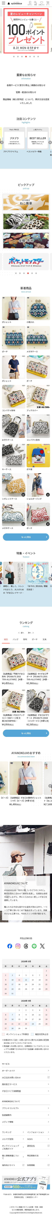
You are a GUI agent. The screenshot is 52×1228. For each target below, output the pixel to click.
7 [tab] (38, 56)
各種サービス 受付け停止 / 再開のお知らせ (26, 85)
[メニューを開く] (3, 3)
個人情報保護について (10, 1157)
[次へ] (31, 632)
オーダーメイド (8, 1070)
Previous (2, 142)
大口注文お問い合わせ (11, 1077)
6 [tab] (34, 56)
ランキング (6, 1132)
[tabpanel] (26, 687)
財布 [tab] (25, 639)
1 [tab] (13, 56)
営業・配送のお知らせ (26, 92)
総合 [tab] (6, 639)
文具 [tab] (44, 639)
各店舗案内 (6, 1115)
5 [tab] (30, 56)
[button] (35, 3)
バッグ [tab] (15, 639)
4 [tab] (26, 56)
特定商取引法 (32, 1155)
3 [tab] (22, 56)
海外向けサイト (8, 1165)
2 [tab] (17, 56)
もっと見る (26, 537)
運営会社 (31, 1145)
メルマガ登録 (7, 1139)
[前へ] (21, 632)
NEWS (30, 1139)
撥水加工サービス (9, 1084)
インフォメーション (35, 1132)
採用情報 (31, 1165)
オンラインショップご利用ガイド (10, 1147)
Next (50, 142)
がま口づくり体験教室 (11, 1091)
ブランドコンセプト (10, 1108)
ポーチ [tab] (35, 639)
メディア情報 (7, 1121)
